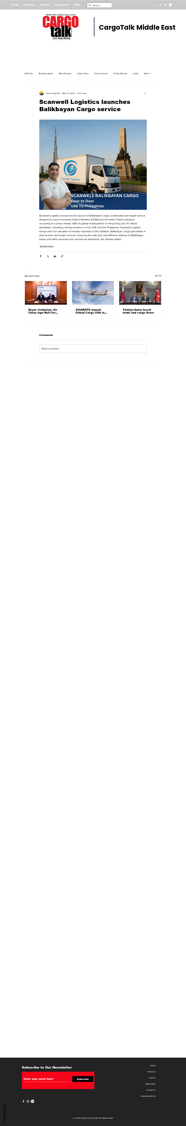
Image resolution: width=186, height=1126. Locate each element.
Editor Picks (82, 73)
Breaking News (46, 73)
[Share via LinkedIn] (54, 256)
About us (151, 1071)
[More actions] (145, 93)
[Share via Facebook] (40, 256)
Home (152, 1065)
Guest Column (101, 73)
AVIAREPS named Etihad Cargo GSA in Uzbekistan (90, 311)
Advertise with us (148, 1096)
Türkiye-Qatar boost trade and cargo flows (138, 311)
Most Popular (65, 73)
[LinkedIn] (170, 4)
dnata (135, 73)
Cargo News (150, 1083)
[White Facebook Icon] (23, 1101)
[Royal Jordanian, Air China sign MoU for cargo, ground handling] (46, 293)
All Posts (29, 73)
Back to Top (4, 1113)
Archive (152, 1077)
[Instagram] (165, 4)
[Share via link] (62, 256)
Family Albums (120, 73)
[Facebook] (160, 4)
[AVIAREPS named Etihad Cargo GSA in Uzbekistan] (93, 293)
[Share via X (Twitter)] (47, 256)
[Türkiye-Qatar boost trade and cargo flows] (140, 293)
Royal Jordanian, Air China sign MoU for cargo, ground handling (44, 311)
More (146, 73)
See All (158, 275)
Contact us (150, 1090)
